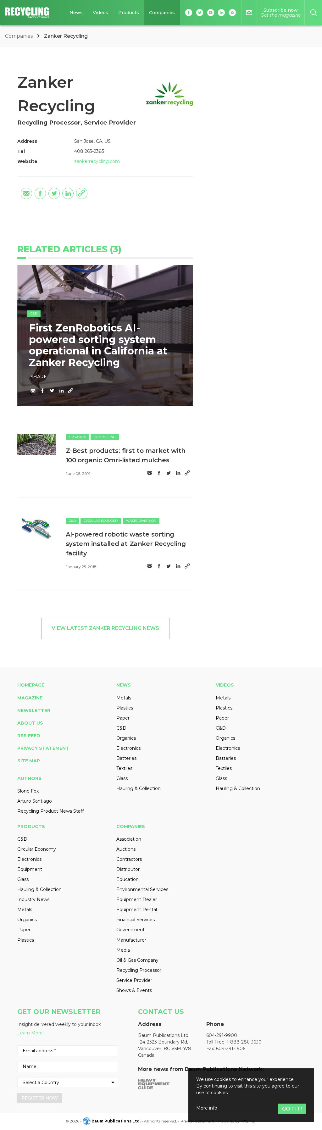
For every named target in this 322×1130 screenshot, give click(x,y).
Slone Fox (28, 790)
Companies (162, 12)
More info (206, 1108)
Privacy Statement (43, 748)
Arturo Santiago (34, 801)
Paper (123, 718)
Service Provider (134, 980)
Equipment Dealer (136, 899)
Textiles (124, 768)
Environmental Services (142, 889)
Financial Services (135, 919)
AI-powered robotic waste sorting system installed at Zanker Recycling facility (126, 544)
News (76, 12)
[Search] (313, 12)
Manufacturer (131, 940)
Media (123, 950)
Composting (105, 437)
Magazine (29, 697)
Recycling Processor (138, 970)
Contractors (129, 859)
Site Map (28, 760)
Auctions (126, 849)
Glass (122, 778)
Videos (100, 12)
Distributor (128, 869)
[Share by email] (26, 193)
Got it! (292, 1109)
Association (128, 839)
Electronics (128, 748)
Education (127, 879)
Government (130, 929)
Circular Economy (101, 521)
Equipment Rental (136, 909)
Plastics (124, 707)
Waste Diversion (141, 521)
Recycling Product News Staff (50, 811)
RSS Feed (28, 735)
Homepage (30, 684)
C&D (34, 313)
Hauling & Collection (138, 788)
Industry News (33, 899)
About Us (30, 723)
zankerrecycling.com (97, 161)
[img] (36, 444)
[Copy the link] (81, 193)
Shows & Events (134, 990)
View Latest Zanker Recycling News (105, 628)
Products (128, 12)
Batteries (126, 758)
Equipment (29, 869)
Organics (77, 437)
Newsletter (33, 710)
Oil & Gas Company (137, 960)
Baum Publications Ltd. (117, 1121)
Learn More (30, 1033)
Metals (123, 697)
